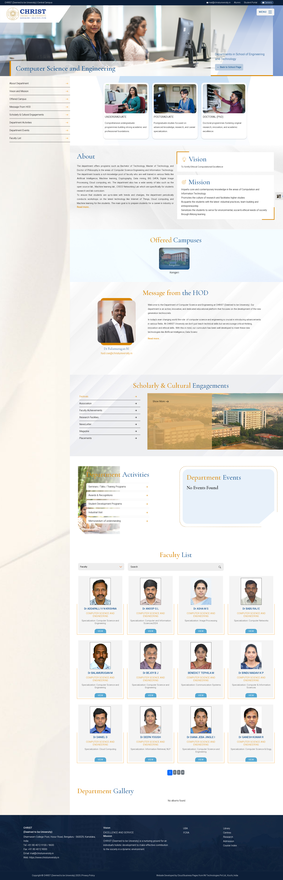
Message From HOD (20, 107)
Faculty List (15, 138)
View (100, 631)
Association (85, 403)
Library (226, 828)
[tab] (109, 396)
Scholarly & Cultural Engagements (26, 115)
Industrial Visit (95, 498)
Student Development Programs (105, 490)
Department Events (19, 130)
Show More (159, 401)
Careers (268, 2)
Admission (228, 841)
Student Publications (99, 515)
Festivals (83, 396)
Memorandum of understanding (104, 507)
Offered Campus (17, 99)
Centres (227, 833)
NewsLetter (85, 424)
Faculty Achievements (90, 410)
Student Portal (250, 2)
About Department (19, 83)
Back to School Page (230, 67)
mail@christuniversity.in (219, 2)
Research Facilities (89, 417)
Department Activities (20, 122)
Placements (85, 438)
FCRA (186, 833)
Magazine (84, 431)
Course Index (230, 845)
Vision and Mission (18, 91)
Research (228, 837)
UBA (185, 828)
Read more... (83, 207)
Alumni (237, 2)
